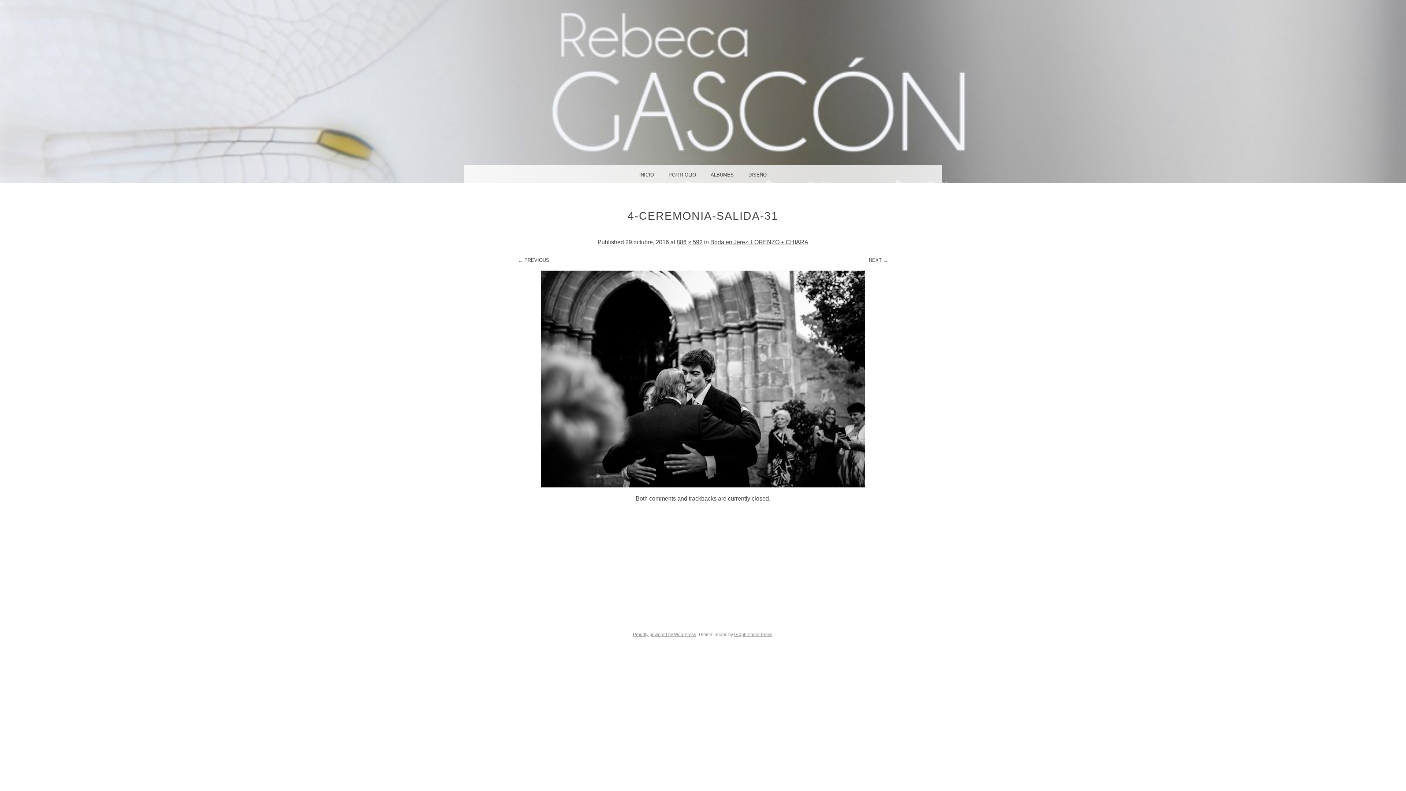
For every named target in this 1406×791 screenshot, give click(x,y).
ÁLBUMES (722, 175)
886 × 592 (690, 242)
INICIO (646, 175)
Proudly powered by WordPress (664, 634)
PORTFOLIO (682, 175)
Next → (878, 260)
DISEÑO (757, 175)
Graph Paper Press (753, 634)
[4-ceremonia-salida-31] (703, 485)
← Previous (533, 260)
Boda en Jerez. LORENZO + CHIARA (759, 242)
